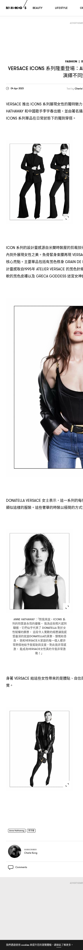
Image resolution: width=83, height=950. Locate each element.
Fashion (71, 61)
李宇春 (34, 830)
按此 (58, 945)
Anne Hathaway (18, 830)
